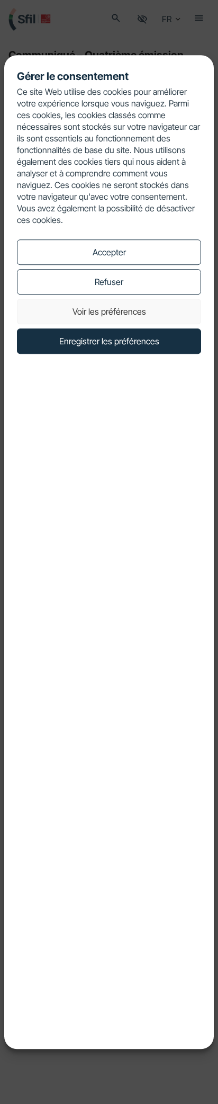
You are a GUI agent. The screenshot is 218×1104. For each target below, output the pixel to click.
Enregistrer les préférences (109, 341)
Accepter (109, 252)
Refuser (109, 282)
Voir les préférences (109, 311)
